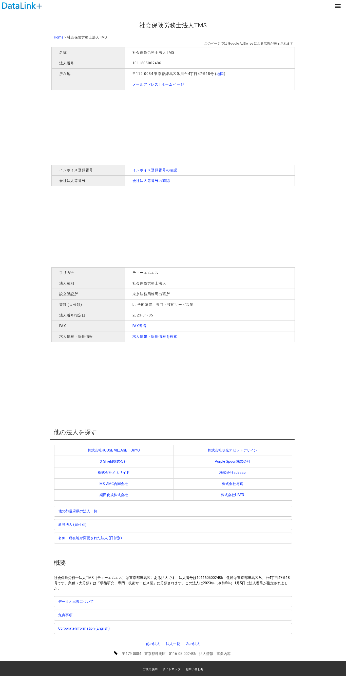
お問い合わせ (194, 669)
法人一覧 (173, 644)
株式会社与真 (232, 484)
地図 (220, 74)
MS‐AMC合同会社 (114, 484)
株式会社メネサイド (114, 473)
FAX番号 (139, 326)
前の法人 (153, 644)
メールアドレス (145, 84)
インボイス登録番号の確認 (155, 170)
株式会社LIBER (232, 495)
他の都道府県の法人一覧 (77, 511)
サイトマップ (171, 669)
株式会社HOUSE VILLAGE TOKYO (114, 450)
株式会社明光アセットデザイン (232, 450)
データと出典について (76, 601)
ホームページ (173, 84)
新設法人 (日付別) (72, 524)
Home (59, 37)
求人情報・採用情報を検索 (155, 336)
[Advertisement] (125, 126)
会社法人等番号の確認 (151, 181)
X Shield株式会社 (113, 461)
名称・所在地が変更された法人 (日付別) (90, 538)
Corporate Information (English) (84, 628)
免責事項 (65, 615)
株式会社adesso (232, 473)
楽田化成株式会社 (114, 495)
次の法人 (193, 644)
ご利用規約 (150, 669)
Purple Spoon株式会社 (233, 461)
